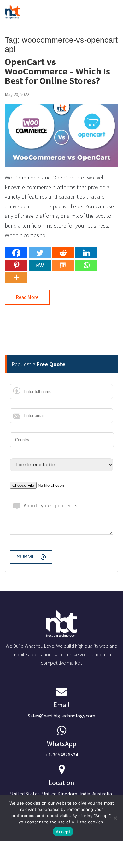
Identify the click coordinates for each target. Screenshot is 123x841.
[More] (16, 277)
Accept (63, 831)
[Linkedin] (86, 252)
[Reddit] (63, 252)
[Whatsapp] (86, 265)
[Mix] (63, 265)
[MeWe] (40, 265)
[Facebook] (16, 252)
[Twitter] (40, 252)
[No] (115, 818)
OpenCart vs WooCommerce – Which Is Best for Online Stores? (57, 71)
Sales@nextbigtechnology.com (61, 709)
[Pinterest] (16, 265)
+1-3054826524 (61, 748)
